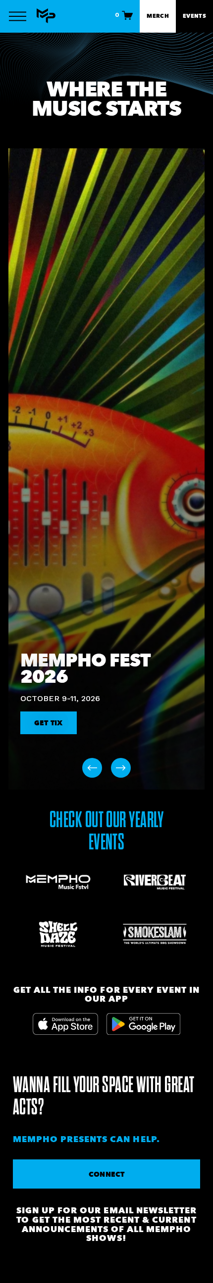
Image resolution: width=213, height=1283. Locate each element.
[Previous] (92, 768)
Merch (158, 15)
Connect (107, 1174)
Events (194, 15)
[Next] (121, 768)
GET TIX (48, 722)
